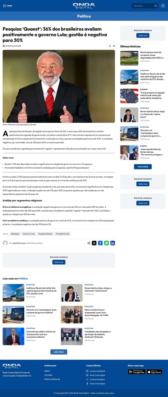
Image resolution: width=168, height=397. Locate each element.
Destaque (15, 234)
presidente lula (62, 234)
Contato (48, 375)
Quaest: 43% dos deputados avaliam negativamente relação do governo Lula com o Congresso (48, 164)
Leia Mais (59, 352)
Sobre (47, 370)
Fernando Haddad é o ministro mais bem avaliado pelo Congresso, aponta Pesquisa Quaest (47, 167)
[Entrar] (163, 5)
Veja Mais (143, 166)
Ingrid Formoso (19, 243)
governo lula (28, 234)
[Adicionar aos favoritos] (110, 46)
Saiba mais (58, 262)
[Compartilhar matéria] (114, 46)
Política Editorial (52, 379)
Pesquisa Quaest (45, 234)
